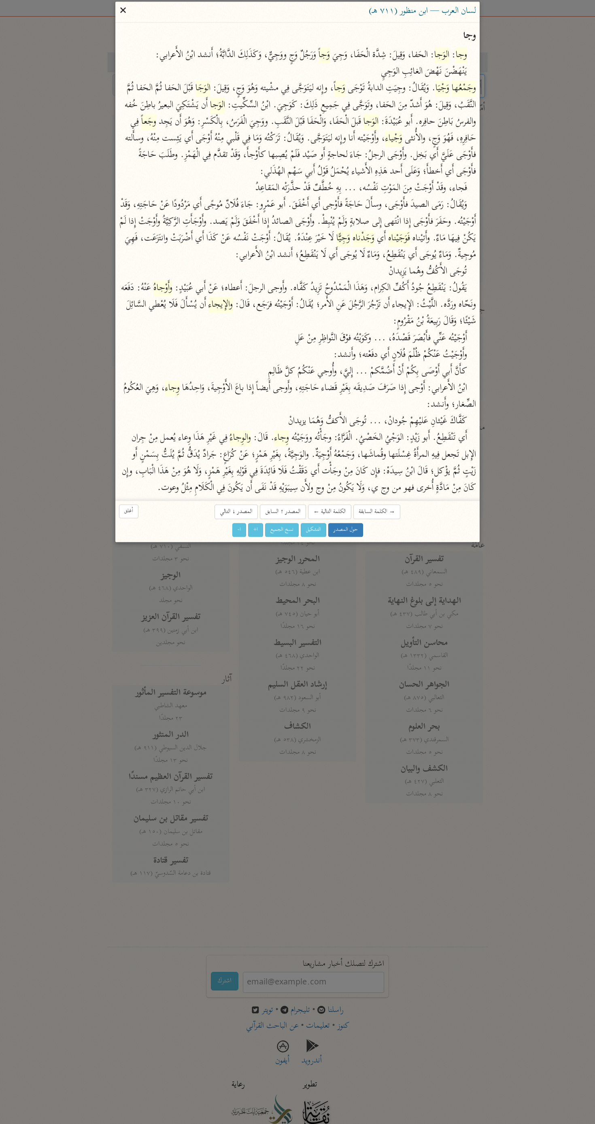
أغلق (128, 511)
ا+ (255, 530)
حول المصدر (346, 530)
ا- (239, 530)
